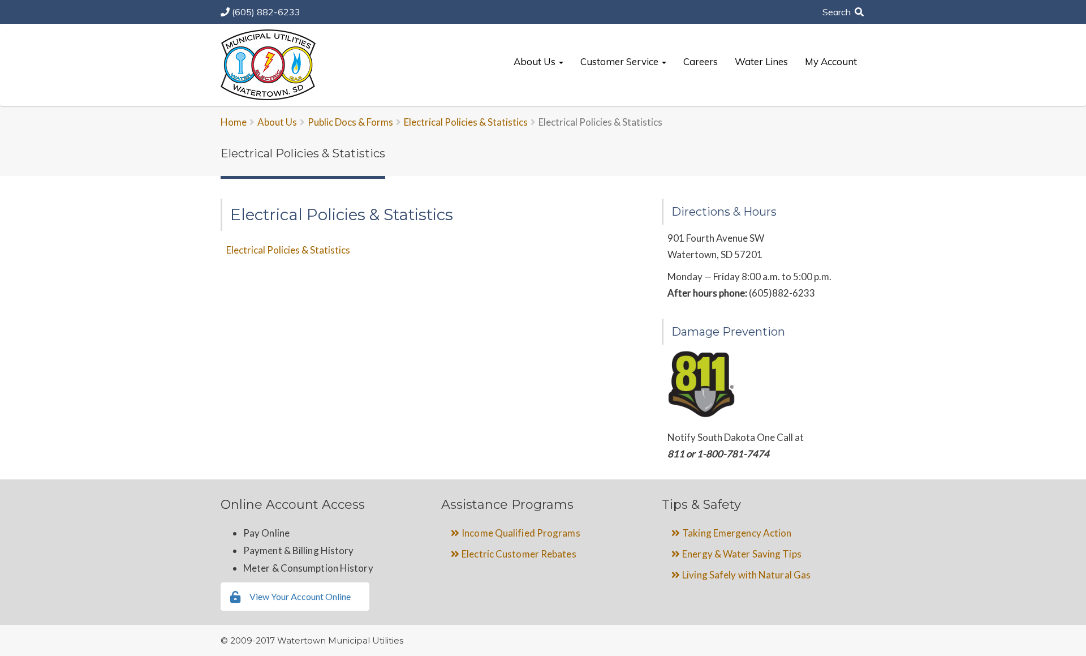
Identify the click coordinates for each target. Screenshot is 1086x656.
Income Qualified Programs (521, 533)
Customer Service (620, 61)
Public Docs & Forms (350, 122)
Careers (700, 61)
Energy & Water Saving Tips (741, 554)
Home (234, 122)
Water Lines (761, 61)
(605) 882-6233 (266, 12)
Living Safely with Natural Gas (746, 575)
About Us (536, 61)
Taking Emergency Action (736, 533)
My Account (831, 61)
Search (837, 12)
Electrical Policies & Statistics (466, 122)
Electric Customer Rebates (519, 554)
